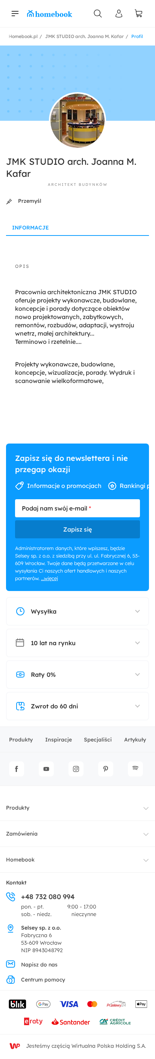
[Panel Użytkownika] (119, 13)
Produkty (21, 739)
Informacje (30, 227)
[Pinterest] (105, 768)
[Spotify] (135, 768)
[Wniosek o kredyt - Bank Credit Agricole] (115, 1021)
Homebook (20, 859)
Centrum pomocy (43, 979)
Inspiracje (58, 739)
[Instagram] (76, 768)
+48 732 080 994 (47, 896)
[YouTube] (46, 768)
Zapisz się (77, 529)
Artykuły (135, 739)
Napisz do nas (39, 964)
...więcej (49, 578)
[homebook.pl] (49, 13)
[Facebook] (16, 768)
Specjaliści (98, 739)
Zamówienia (22, 833)
